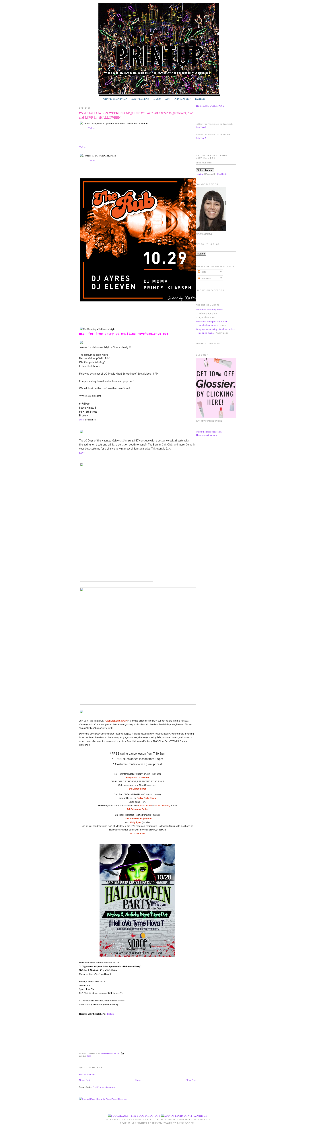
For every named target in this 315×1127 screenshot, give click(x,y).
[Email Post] (122, 1053)
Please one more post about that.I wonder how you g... (212, 323)
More (81, 419)
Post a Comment (87, 1074)
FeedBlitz (222, 173)
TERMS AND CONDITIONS (210, 105)
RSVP (82, 452)
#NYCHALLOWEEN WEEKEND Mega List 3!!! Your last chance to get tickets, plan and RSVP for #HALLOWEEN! (136, 115)
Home (138, 1080)
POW (89, 1056)
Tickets (91, 128)
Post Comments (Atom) (104, 1087)
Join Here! (201, 127)
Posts (203, 271)
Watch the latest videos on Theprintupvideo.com (209, 433)
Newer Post (84, 1080)
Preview (200, 173)
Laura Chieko (145, 805)
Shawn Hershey (162, 805)
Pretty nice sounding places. (209, 309)
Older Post (191, 1080)
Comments (205, 278)
